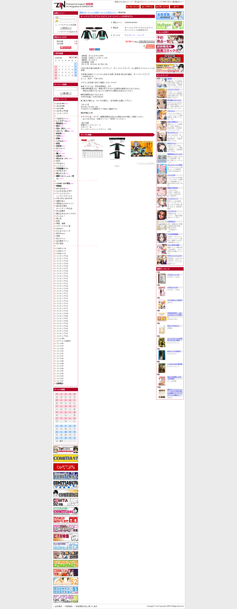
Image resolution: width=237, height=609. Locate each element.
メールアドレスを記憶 (67, 25)
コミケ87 (60, 366)
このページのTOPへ (147, 163)
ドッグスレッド (172, 198)
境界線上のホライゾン (65, 203)
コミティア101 (62, 333)
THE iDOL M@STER (64, 198)
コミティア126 (62, 271)
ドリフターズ (171, 211)
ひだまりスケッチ (63, 231)
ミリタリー (60, 166)
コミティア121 (62, 283)
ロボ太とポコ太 (172, 287)
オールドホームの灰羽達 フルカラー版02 (174, 339)
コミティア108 (62, 316)
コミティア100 (62, 336)
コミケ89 (60, 361)
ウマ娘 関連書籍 (172, 234)
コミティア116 (62, 296)
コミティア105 (62, 323)
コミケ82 (60, 378)
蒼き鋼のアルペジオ (174, 100)
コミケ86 (60, 368)
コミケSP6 (60, 338)
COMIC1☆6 (61, 253)
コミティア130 (62, 261)
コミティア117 (62, 293)
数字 (61, 441)
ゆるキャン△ (171, 143)
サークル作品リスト (109, 12)
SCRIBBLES (171, 221)
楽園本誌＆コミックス (174, 154)
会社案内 (58, 606)
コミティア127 (62, 268)
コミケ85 (60, 371)
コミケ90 (60, 358)
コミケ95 (60, 346)
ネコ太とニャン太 (173, 274)
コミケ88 (60, 363)
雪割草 (169, 78)
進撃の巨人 (60, 201)
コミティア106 (62, 321)
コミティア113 (62, 303)
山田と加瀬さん (172, 122)
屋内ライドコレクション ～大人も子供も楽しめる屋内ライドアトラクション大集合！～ (175, 392)
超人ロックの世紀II (173, 351)
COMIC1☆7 (61, 251)
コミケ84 (60, 373)
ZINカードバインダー (174, 255)
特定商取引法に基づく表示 (86, 606)
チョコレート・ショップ (134, 35)
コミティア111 (62, 308)
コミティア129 (62, 263)
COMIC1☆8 (61, 248)
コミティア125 (62, 273)
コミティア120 (62, 286)
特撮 (58, 236)
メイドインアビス (173, 89)
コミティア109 (62, 313)
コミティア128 (62, 266)
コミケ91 (60, 356)
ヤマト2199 (171, 175)
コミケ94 (60, 348)
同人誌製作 (60, 211)
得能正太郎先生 (172, 188)
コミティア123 (62, 278)
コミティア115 (62, 298)
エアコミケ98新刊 (63, 341)
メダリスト (171, 111)
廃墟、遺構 (60, 223)
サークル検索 (93, 12)
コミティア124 (62, 276)
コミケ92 (60, 353)
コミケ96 (60, 343)
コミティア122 (62, 281)
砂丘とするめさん (173, 325)
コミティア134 (62, 256)
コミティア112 (62, 306)
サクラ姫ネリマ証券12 (175, 300)
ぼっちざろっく (172, 132)
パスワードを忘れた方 (68, 32)
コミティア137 (62, 113)
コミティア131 (62, 258)
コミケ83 (60, 376)
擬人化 (59, 218)
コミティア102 (62, 331)
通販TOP (82, 12)
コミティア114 (62, 301)
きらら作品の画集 (173, 245)
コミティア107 (62, 318)
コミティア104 (62, 326)
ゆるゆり (59, 228)
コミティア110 (62, 311)
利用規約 (69, 606)
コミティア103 (62, 328)
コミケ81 (60, 381)
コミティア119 (62, 288)
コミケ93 (60, 351)
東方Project (60, 233)
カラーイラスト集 (63, 226)
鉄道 (58, 221)
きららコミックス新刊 (174, 165)
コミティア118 (62, 291)
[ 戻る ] (117, 166)
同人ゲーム (60, 238)
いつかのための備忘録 (174, 364)
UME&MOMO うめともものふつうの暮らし (174, 314)
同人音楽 (59, 243)
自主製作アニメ (62, 241)
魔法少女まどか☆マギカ (66, 213)
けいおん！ (60, 216)
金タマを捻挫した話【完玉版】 (174, 377)
